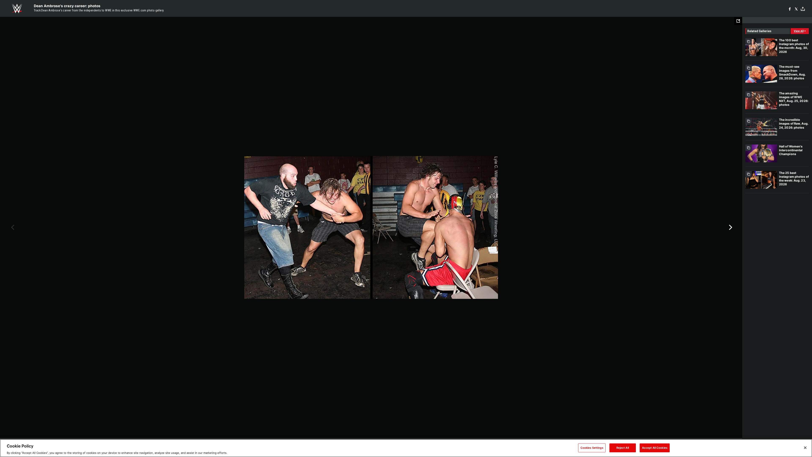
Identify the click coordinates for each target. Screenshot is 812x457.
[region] (406, 448)
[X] (796, 8)
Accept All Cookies (654, 447)
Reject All (622, 447)
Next (730, 227)
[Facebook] (789, 8)
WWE (17, 8)
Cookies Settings (591, 447)
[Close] (805, 447)
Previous (12, 227)
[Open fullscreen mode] (738, 21)
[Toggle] (803, 9)
